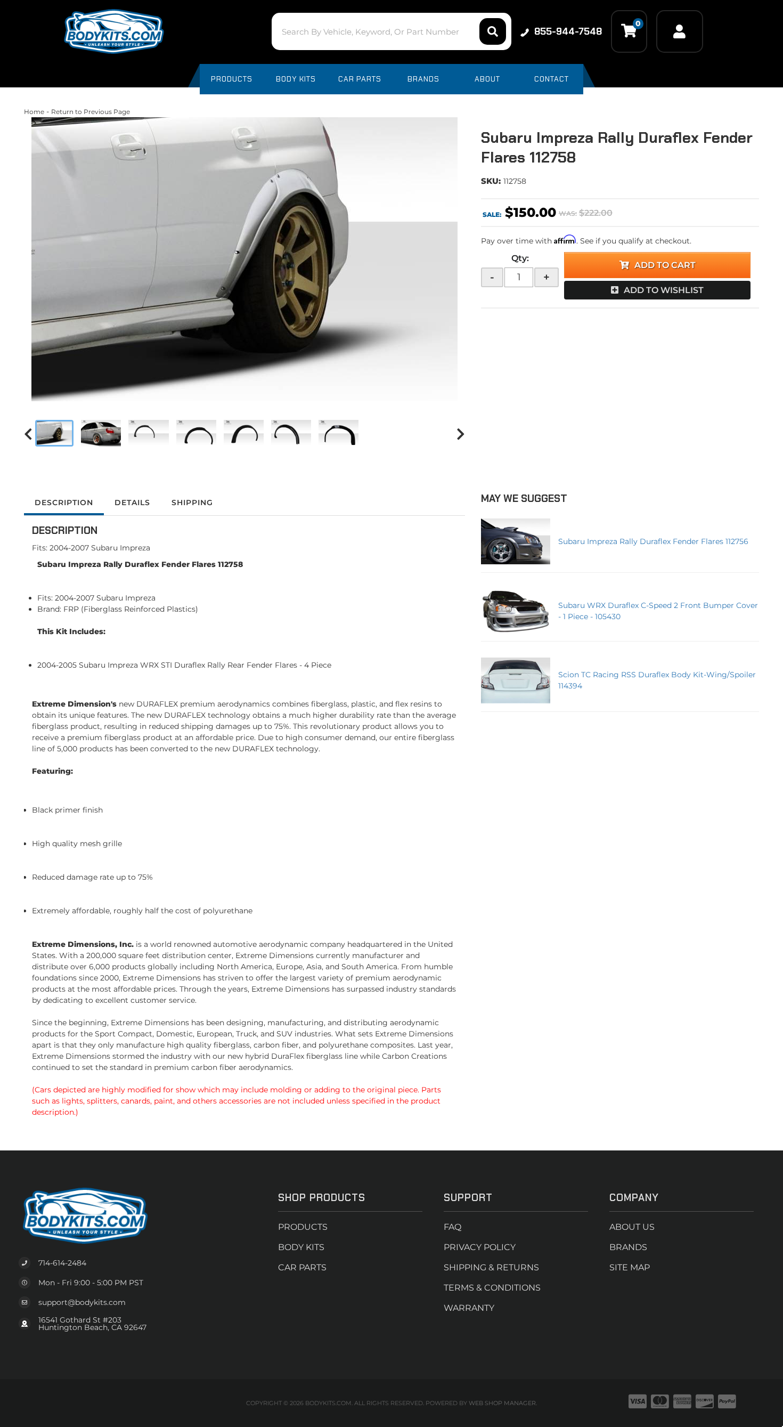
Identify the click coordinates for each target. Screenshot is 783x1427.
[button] (391, 31)
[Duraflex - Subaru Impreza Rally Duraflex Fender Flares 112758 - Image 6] (291, 433)
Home (34, 112)
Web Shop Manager (502, 1403)
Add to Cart (665, 265)
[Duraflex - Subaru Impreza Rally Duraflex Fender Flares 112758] (244, 259)
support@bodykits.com (82, 1302)
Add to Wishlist (664, 290)
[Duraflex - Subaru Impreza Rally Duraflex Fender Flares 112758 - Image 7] (338, 433)
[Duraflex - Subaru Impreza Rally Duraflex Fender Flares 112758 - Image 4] (196, 433)
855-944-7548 (568, 31)
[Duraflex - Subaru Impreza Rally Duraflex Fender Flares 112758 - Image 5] (244, 433)
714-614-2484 (62, 1263)
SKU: (491, 181)
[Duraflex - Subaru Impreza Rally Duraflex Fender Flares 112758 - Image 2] (101, 433)
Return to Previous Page (90, 112)
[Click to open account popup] (679, 31)
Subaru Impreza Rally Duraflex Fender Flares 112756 (653, 541)
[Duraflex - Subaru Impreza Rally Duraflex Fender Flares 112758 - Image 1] (54, 433)
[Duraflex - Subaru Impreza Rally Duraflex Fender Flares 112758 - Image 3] (148, 433)
